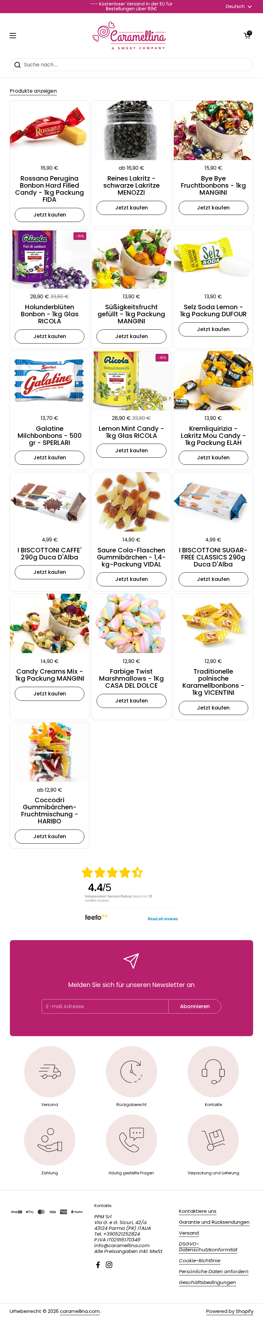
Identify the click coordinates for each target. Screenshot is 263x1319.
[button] (247, 35)
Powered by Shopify (229, 1311)
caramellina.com (80, 1311)
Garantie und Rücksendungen (214, 1222)
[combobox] (131, 64)
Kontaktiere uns (197, 1211)
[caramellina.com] (130, 36)
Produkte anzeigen (33, 91)
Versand (189, 1233)
